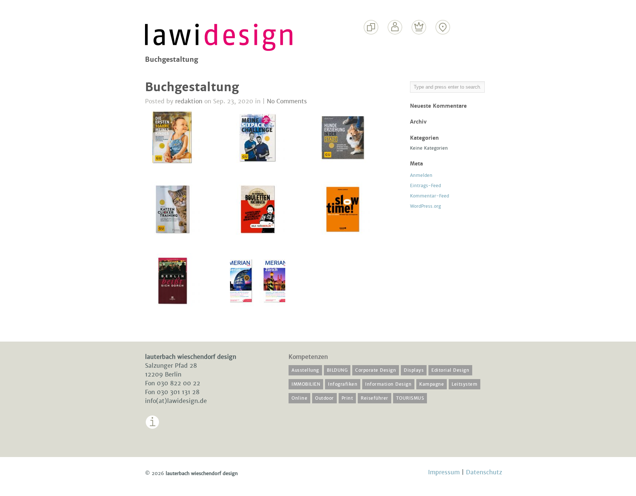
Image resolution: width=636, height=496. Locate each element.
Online (299, 398)
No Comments (287, 101)
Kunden (419, 41)
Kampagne (431, 384)
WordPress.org (425, 206)
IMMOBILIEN (306, 384)
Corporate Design (375, 370)
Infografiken (342, 384)
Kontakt (443, 41)
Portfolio (371, 41)
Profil (395, 41)
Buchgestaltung (192, 87)
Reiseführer (374, 398)
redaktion (188, 101)
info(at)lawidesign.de (176, 401)
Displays (414, 370)
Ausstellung (305, 370)
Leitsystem (464, 384)
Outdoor (324, 398)
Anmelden (421, 175)
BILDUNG (337, 370)
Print (347, 398)
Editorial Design (450, 370)
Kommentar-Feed (429, 196)
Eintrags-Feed (425, 186)
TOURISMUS (410, 398)
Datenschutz (484, 472)
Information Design (388, 384)
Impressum (162, 435)
